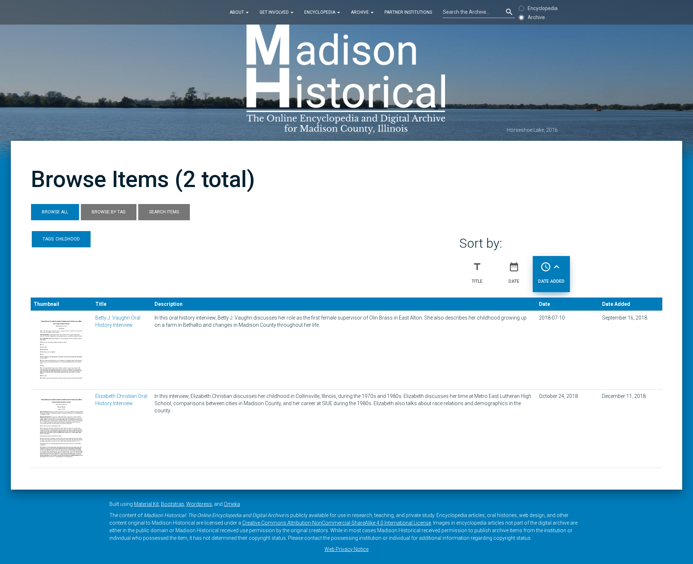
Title (477, 272)
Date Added (551, 272)
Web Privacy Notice (346, 549)
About (237, 12)
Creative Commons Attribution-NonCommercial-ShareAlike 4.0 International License (336, 523)
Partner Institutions (408, 12)
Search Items (164, 211)
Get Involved (275, 12)
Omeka (232, 504)
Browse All (55, 211)
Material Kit (146, 504)
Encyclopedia (320, 12)
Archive (360, 12)
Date (514, 272)
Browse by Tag (109, 211)
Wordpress (199, 504)
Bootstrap (172, 504)
